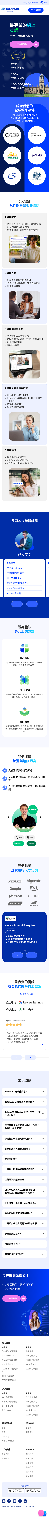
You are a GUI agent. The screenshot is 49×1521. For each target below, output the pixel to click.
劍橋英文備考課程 (9, 1402)
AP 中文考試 (31, 1364)
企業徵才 (5, 1458)
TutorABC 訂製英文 (9, 1351)
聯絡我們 (29, 1467)
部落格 (28, 1428)
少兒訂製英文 (7, 1410)
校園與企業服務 (8, 1441)
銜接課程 (5, 1437)
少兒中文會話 (31, 1397)
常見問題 (29, 1458)
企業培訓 (5, 1454)
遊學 (3, 1432)
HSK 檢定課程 (31, 1356)
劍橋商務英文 (7, 1364)
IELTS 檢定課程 (8, 1376)
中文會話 (29, 1351)
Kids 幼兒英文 (8, 1397)
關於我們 (29, 1454)
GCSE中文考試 (32, 1369)
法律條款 (29, 1472)
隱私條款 (29, 1476)
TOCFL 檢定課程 (32, 1360)
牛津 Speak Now (8, 1356)
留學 (3, 1428)
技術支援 (29, 1463)
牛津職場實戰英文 (9, 1360)
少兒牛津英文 (7, 1406)
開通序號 (29, 1432)
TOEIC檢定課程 (9, 1380)
